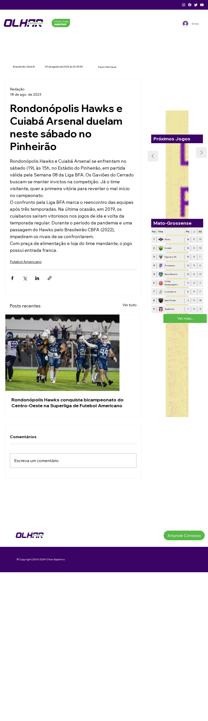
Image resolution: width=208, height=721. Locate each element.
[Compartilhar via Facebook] (12, 278)
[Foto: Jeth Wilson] (73, 353)
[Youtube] (202, 5)
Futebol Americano (26, 261)
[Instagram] (184, 5)
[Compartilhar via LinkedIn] (37, 278)
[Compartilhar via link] (49, 278)
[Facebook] (190, 5)
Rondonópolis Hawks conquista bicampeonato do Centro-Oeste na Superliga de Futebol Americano (67, 402)
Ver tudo (130, 305)
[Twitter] (196, 5)
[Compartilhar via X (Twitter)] (24, 278)
